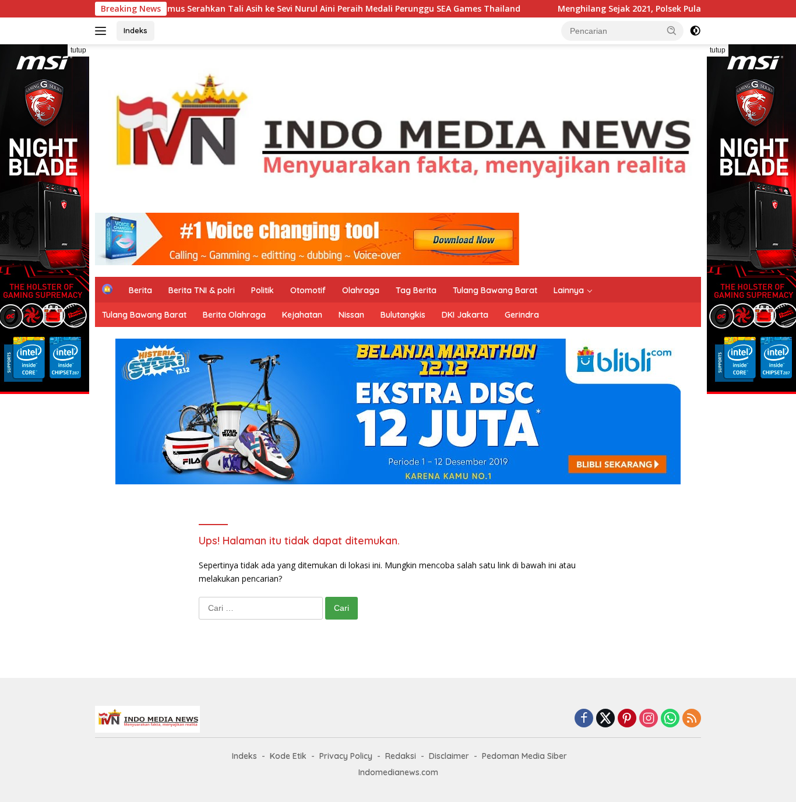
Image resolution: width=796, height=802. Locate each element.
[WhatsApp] (670, 719)
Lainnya (569, 290)
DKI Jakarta (465, 314)
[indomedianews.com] (398, 133)
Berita (140, 290)
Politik (262, 290)
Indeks (135, 30)
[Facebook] (584, 719)
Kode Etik (288, 756)
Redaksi (400, 756)
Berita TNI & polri (201, 290)
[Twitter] (605, 719)
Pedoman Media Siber (524, 756)
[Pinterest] (627, 719)
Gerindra (522, 314)
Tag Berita (416, 290)
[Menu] (103, 31)
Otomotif (308, 290)
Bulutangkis (403, 314)
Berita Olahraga (234, 314)
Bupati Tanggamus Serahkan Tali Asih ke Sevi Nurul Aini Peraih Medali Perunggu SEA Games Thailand (276, 8)
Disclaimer (449, 756)
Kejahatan (302, 314)
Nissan (351, 314)
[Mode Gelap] (695, 31)
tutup (78, 50)
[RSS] (691, 719)
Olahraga (360, 290)
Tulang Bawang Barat (495, 290)
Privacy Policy (345, 756)
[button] (672, 30)
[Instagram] (648, 719)
